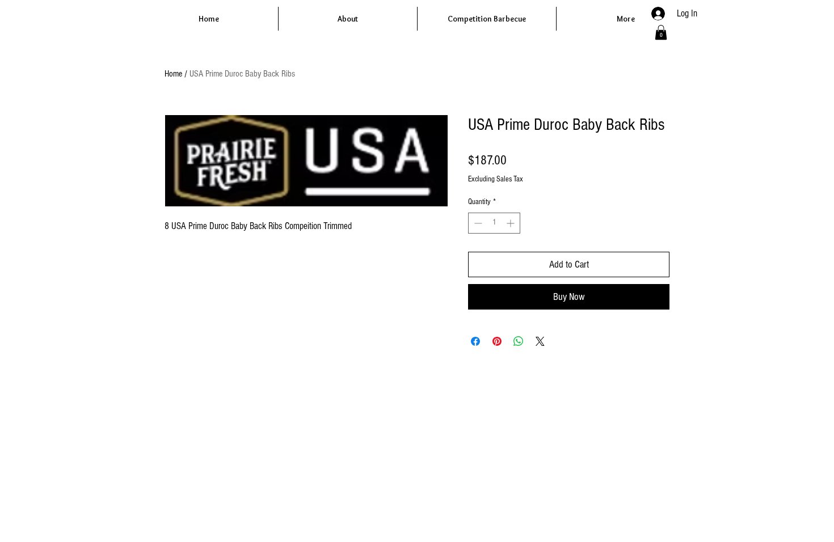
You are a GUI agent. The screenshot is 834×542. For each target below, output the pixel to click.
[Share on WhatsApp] (518, 341)
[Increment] (511, 223)
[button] (661, 32)
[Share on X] (540, 341)
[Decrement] (477, 223)
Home (173, 74)
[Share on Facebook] (475, 341)
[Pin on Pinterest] (497, 341)
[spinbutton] (494, 223)
